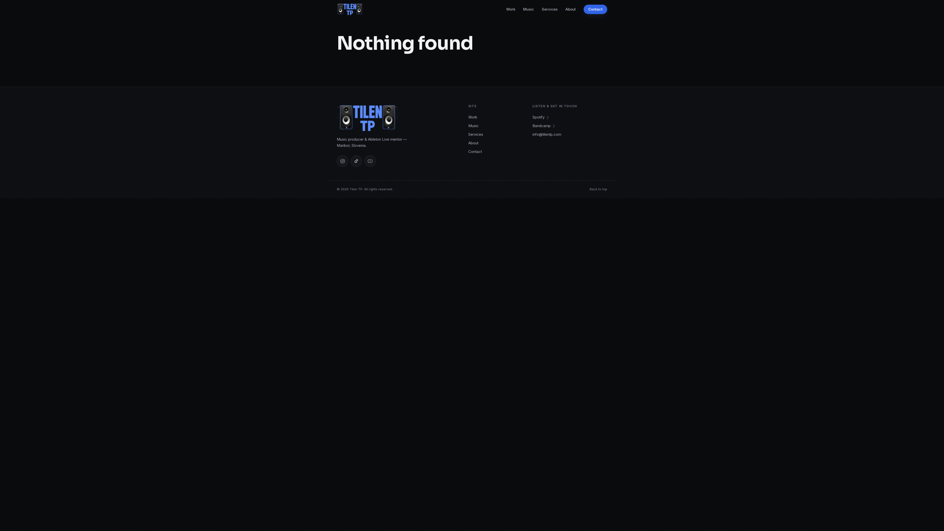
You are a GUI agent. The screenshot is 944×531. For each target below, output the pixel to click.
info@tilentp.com (546, 134)
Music (528, 9)
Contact (595, 9)
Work (510, 9)
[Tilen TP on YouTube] (370, 161)
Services (550, 9)
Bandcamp (541, 125)
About (570, 9)
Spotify (538, 117)
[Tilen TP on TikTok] (356, 161)
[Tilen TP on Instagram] (342, 161)
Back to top (598, 189)
